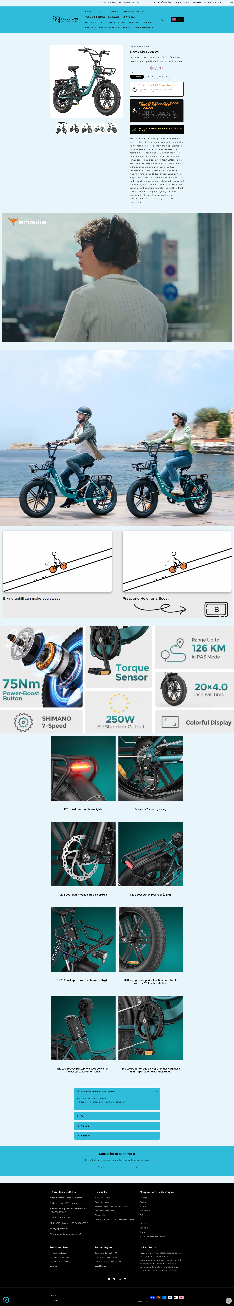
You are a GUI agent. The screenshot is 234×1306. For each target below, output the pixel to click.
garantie (53, 1266)
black (150, 77)
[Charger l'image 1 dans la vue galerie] (61, 128)
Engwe (143, 1206)
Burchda (143, 1198)
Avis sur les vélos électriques (152, 1236)
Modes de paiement (58, 1253)
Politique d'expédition (59, 1257)
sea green (136, 77)
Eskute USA (145, 1211)
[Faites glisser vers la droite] (121, 128)
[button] (102, 11)
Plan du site (100, 1215)
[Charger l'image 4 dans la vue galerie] (99, 128)
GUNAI (143, 1223)
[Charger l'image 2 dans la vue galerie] (74, 128)
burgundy (163, 77)
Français (56, 1300)
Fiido (142, 1219)
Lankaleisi (144, 1228)
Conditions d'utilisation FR (106, 1253)
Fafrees (143, 1215)
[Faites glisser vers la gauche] (52, 128)
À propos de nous (102, 1198)
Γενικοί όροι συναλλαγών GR (107, 1257)
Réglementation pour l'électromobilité (111, 1206)
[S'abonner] (136, 1167)
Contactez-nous (102, 1202)
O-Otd (143, 1232)
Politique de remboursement (62, 1261)
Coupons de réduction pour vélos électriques (114, 1219)
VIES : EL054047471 (60, 1217)
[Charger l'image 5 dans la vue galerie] (112, 128)
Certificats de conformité (106, 1211)
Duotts (143, 1202)
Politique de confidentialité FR (108, 1261)
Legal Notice (100, 1266)
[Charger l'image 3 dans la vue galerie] (87, 128)
